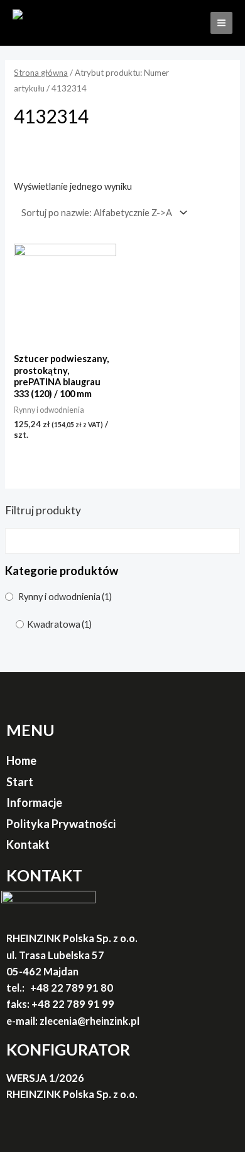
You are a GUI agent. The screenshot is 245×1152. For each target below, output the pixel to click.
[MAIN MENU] (221, 23)
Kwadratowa (59, 624)
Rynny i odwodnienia (65, 596)
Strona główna (41, 73)
